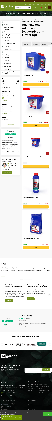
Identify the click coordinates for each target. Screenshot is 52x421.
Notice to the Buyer (32, 388)
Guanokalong (8, 119)
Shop (26, 4)
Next (49, 294)
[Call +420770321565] (36, 7)
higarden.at (32, 407)
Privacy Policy (42, 388)
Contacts (49, 4)
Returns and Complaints (33, 386)
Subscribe (46, 369)
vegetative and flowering (10, 106)
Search (29, 7)
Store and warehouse (44, 390)
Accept (47, 414)
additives (7, 97)
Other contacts (7, 172)
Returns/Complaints (41, 4)
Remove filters (10, 124)
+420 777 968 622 (12, 166)
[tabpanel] (15, 293)
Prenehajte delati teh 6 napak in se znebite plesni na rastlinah (37, 285)
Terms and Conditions (44, 386)
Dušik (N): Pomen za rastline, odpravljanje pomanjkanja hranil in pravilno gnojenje (14, 286)
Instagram (6, 396)
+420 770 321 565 (9, 392)
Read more (9, 300)
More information (11, 414)
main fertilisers (8, 93)
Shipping (30, 390)
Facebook (2, 396)
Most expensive (44, 43)
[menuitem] (10, 22)
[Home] (22, 19)
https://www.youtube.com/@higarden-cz (11, 396)
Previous (2, 294)
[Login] (45, 7)
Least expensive (35, 43)
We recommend (26, 43)
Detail (36, 84)
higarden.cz (32, 402)
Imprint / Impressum (43, 384)
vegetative (7, 111)
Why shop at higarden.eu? (33, 384)
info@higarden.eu (14, 163)
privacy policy (4, 370)
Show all (3, 276)
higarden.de (32, 404)
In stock (7, 87)
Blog (30, 4)
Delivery (33, 4)
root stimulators (9, 95)
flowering (7, 108)
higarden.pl (32, 409)
